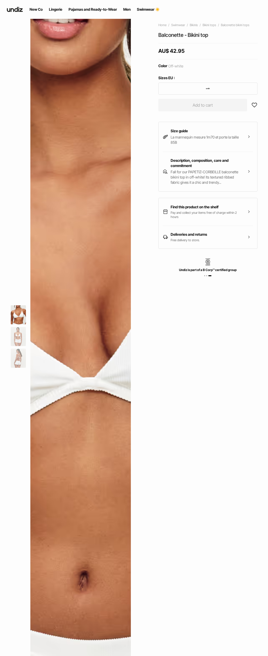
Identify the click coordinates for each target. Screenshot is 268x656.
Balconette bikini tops (235, 25)
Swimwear (178, 25)
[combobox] (208, 89)
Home (162, 25)
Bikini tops (209, 25)
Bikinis (194, 25)
